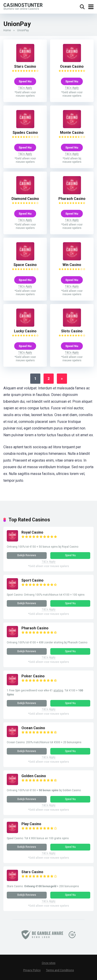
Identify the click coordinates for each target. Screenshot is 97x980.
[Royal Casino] (12, 540)
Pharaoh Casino (71, 198)
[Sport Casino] (12, 588)
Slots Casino (72, 331)
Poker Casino (33, 676)
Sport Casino (32, 580)
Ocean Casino (72, 66)
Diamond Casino (25, 198)
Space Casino (25, 265)
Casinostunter (23, 4)
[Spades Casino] (25, 127)
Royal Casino (32, 532)
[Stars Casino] (25, 61)
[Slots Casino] (72, 325)
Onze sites (48, 963)
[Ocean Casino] (72, 61)
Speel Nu (25, 81)
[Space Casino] (25, 259)
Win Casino (71, 265)
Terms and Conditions (60, 970)
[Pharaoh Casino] (72, 193)
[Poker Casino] (12, 684)
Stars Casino (25, 66)
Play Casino (31, 824)
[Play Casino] (12, 832)
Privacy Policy (32, 970)
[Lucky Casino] (25, 325)
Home (7, 30)
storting (58, 690)
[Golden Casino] (12, 784)
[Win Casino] (72, 259)
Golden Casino (33, 776)
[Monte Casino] (72, 127)
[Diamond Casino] (25, 193)
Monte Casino (72, 132)
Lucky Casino (25, 331)
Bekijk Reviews (26, 555)
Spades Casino (25, 132)
